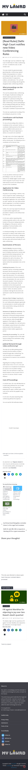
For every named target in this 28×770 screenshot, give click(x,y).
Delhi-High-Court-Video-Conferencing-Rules (13, 453)
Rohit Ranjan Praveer (18, 57)
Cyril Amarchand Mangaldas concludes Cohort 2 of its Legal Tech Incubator (14, 524)
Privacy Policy (5, 719)
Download (6, 455)
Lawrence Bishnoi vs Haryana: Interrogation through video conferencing (6, 495)
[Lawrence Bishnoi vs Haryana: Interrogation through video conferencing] (7, 488)
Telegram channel (17, 462)
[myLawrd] (3, 14)
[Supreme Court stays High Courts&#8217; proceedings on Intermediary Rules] (7, 503)
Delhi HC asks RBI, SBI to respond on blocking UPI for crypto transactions (14, 530)
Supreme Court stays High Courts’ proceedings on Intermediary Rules (7, 511)
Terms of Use (4, 726)
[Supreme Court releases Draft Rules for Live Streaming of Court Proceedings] (17, 488)
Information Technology (9, 37)
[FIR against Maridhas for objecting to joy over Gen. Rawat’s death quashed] (14, 597)
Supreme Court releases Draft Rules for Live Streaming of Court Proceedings (17, 495)
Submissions (4, 723)
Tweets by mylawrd (6, 644)
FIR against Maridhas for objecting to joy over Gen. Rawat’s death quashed (14, 612)
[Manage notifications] (24, 766)
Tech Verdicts (6, 606)
